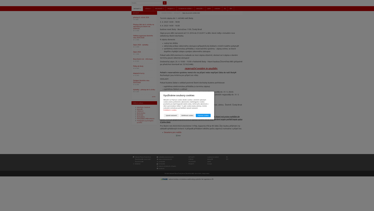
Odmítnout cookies (187, 115)
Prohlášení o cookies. (170, 110)
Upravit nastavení (171, 115)
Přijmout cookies (203, 115)
